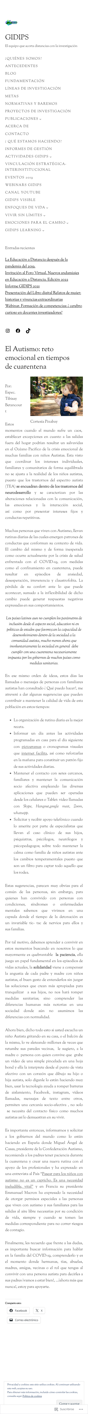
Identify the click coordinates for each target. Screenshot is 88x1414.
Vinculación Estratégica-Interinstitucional (36, 167)
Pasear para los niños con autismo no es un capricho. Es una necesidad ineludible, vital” (44, 1180)
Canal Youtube (23, 192)
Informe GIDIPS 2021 (22, 286)
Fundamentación (25, 81)
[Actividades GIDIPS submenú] (51, 157)
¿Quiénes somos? (23, 58)
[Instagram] (7, 330)
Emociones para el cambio (35, 222)
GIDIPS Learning (23, 230)
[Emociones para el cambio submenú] (67, 223)
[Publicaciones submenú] (40, 119)
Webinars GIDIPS (23, 185)
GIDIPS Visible (20, 200)
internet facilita (34, 753)
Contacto (17, 134)
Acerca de (17, 126)
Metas (12, 96)
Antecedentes (21, 66)
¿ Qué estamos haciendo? (33, 141)
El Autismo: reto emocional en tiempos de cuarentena (37, 358)
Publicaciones (21, 119)
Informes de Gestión (28, 149)
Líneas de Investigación (33, 88)
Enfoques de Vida (25, 207)
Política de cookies (32, 1396)
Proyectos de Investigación (38, 111)
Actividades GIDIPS (27, 156)
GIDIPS (17, 38)
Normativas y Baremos (31, 104)
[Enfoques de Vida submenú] (47, 208)
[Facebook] (18, 330)
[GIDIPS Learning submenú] (43, 230)
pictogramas (31, 747)
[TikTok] (28, 330)
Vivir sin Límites (24, 215)
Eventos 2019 (19, 177)
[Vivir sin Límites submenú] (44, 215)
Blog (10, 73)
